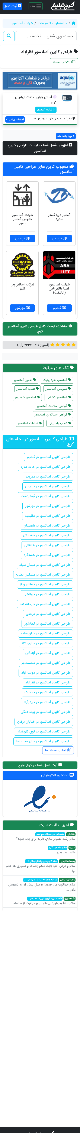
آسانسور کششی (57, 397)
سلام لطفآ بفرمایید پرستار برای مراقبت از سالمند (43, 901)
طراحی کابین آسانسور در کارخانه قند (45, 604)
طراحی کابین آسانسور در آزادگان (47, 653)
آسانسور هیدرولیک (55, 380)
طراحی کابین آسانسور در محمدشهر (46, 663)
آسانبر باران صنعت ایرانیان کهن (36, 99)
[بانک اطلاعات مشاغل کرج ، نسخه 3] (63, 6)
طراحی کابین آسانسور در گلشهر (48, 457)
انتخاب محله (61, 62)
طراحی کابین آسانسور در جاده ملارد (45, 466)
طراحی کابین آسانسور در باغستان (47, 525)
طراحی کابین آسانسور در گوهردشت (45, 496)
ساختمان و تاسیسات (52, 23)
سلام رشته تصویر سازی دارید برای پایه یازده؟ (46, 837)
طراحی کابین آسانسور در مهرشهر (47, 506)
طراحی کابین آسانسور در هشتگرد (47, 555)
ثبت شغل (11, 6)
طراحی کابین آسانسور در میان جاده (45, 633)
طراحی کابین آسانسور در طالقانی (47, 545)
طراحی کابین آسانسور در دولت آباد (45, 672)
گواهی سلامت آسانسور (52, 406)
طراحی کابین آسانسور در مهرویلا (47, 476)
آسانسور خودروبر (26, 397)
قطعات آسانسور (28, 423)
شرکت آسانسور (22, 23)
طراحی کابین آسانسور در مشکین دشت (43, 574)
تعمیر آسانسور (23, 380)
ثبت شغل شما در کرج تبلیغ (38, 765)
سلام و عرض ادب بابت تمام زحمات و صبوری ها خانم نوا (41, 866)
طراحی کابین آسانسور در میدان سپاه (44, 564)
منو (33, 6)
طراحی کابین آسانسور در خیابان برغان (43, 721)
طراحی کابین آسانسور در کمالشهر (47, 623)
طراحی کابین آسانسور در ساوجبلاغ (46, 643)
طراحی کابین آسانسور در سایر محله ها (43, 741)
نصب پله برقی (58, 423)
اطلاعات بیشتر (16, 119)
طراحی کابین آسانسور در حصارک (47, 692)
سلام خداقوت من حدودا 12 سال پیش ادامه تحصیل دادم (42, 885)
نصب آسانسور (26, 388)
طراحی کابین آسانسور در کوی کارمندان (43, 731)
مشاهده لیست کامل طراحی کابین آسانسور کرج (38, 329)
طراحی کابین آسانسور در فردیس (47, 486)
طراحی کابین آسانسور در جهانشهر (46, 594)
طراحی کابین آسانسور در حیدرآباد (46, 702)
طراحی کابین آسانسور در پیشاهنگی (45, 712)
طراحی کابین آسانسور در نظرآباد (47, 682)
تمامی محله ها (56, 750)
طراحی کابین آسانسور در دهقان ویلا (45, 584)
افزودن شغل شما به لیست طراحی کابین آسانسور (38, 148)
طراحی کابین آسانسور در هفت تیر (46, 535)
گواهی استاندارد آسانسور (51, 414)
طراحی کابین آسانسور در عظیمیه (47, 515)
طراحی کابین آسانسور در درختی (48, 613)
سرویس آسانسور (56, 388)
